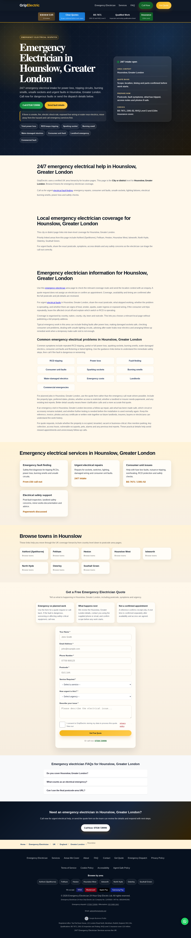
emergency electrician (55, 288)
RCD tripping (56, 361)
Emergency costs (95, 378)
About (86, 858)
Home (22, 844)
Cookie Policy (87, 868)
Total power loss (28, 126)
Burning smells (135, 369)
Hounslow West (90, 882)
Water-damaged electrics (32, 133)
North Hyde (118, 882)
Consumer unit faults (56, 369)
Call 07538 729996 (31, 105)
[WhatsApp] (184, 921)
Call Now (146, 5)
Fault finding (135, 361)
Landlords (135, 378)
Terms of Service (68, 868)
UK (54, 844)
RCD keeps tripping (49, 126)
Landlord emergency (80, 133)
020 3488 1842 (113, 904)
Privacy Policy (157, 858)
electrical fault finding (63, 190)
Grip (30, 5)
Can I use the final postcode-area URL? (66, 790)
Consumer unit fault (57, 133)
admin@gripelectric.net (98, 911)
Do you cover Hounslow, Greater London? (67, 773)
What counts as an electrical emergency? (67, 782)
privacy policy (123, 724)
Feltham (64, 882)
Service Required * (68, 679)
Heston (76, 882)
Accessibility (103, 868)
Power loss (95, 361)
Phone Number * (67, 655)
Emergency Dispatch (137, 858)
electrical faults (54, 302)
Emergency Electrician (105, 5)
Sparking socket (70, 126)
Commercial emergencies (56, 387)
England (63, 844)
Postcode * (64, 667)
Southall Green (146, 882)
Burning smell (89, 126)
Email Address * (66, 644)
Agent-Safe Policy (121, 868)
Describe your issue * (69, 703)
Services (123, 5)
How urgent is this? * (69, 691)
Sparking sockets (95, 369)
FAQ (133, 5)
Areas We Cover (71, 858)
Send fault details (56, 105)
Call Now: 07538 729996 (95, 828)
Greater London (78, 844)
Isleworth (105, 882)
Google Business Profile (96, 918)
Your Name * (65, 632)
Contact (106, 858)
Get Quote (163, 5)
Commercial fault (28, 140)
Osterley (131, 882)
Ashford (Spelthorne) (47, 882)
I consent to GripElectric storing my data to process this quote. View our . (99, 724)
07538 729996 (101, 741)
